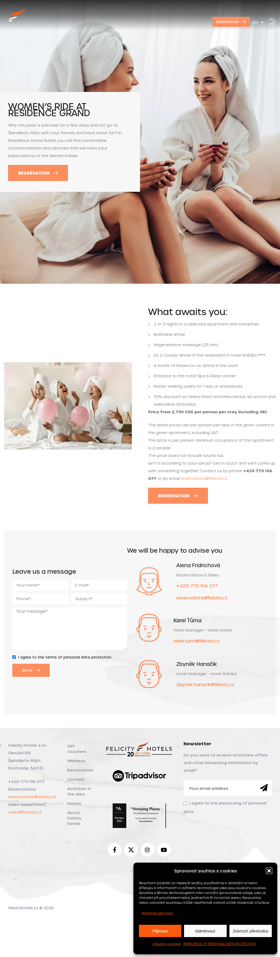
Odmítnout (205, 931)
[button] (269, 871)
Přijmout (160, 931)
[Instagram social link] (147, 850)
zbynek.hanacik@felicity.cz (205, 684)
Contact (75, 779)
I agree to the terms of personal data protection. (65, 657)
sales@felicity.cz (25, 812)
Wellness (76, 760)
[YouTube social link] (164, 850)
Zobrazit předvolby (250, 931)
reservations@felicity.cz (204, 478)
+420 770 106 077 (197, 585)
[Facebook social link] (114, 850)
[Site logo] (17, 21)
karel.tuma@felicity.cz (197, 640)
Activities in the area (79, 791)
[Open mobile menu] (272, 21)
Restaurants (80, 770)
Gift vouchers (77, 749)
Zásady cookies (167, 944)
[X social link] (131, 850)
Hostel (74, 803)
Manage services (157, 913)
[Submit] (264, 787)
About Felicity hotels (74, 818)
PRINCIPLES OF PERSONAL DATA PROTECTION (219, 944)
